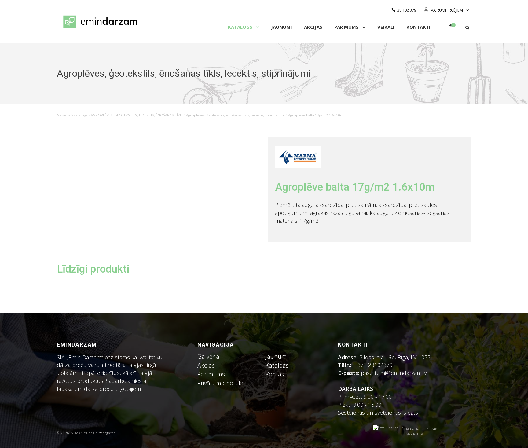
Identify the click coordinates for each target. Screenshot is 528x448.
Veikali (385, 27)
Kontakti (418, 27)
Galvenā (63, 115)
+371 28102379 (373, 365)
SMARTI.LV (414, 434)
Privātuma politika (221, 383)
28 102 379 (406, 10)
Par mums (347, 27)
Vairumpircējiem (447, 10)
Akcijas (313, 27)
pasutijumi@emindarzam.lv (395, 372)
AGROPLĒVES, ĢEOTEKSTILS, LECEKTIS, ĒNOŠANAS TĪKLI (137, 115)
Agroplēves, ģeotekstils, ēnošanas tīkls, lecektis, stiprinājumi (235, 115)
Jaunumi (281, 27)
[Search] (467, 28)
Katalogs (241, 27)
